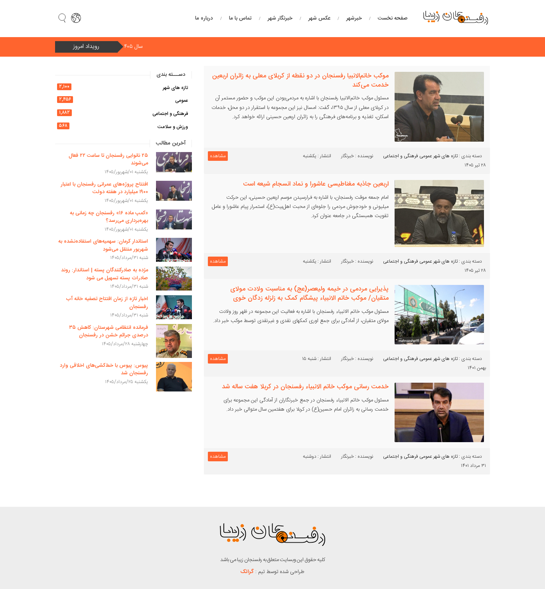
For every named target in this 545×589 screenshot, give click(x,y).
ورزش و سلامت (173, 127)
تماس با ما (240, 18)
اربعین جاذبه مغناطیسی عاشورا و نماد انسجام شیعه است (316, 184)
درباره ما (204, 18)
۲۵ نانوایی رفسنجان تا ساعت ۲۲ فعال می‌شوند (108, 159)
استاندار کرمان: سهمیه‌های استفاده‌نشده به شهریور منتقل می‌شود (103, 245)
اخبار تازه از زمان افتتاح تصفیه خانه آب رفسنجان (107, 302)
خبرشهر (354, 18)
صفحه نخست (392, 18)
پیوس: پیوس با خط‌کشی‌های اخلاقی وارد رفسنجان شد (104, 369)
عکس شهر (319, 18)
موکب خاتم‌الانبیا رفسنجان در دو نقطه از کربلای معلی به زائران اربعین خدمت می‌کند (300, 81)
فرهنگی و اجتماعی (400, 156)
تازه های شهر (445, 156)
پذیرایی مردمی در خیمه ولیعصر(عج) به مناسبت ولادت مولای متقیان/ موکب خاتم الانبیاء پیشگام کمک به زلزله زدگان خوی (309, 294)
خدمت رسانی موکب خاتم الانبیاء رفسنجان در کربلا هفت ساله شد (305, 386)
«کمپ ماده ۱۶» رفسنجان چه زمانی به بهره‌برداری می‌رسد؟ (109, 217)
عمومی (425, 156)
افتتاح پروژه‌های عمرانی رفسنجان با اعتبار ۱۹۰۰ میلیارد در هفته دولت (104, 188)
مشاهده (218, 156)
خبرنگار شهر (280, 18)
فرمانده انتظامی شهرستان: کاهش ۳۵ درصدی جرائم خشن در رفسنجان (108, 331)
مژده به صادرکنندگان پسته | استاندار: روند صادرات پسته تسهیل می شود (104, 274)
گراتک (247, 571)
